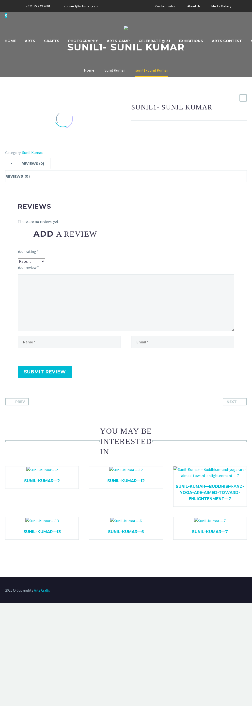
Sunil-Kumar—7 (210, 531)
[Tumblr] (30, 145)
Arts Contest (227, 41)
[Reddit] (44, 145)
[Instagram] (124, 6)
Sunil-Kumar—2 (42, 480)
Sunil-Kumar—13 (42, 531)
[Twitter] (15, 145)
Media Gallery (221, 6)
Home (10, 41)
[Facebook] (117, 6)
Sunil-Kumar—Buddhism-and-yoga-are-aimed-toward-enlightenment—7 (210, 492)
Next (232, 401)
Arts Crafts (42, 590)
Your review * (28, 267)
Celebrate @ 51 (154, 41)
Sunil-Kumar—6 (126, 531)
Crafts (51, 41)
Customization (165, 6)
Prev (20, 401)
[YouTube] (132, 6)
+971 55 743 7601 (38, 6)
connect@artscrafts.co (81, 6)
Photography (83, 41)
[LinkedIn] (37, 145)
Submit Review (45, 372)
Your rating (28, 251)
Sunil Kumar (32, 152)
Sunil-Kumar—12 (126, 480)
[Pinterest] (23, 145)
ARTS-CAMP (118, 41)
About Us (194, 6)
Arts (30, 41)
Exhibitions (191, 41)
